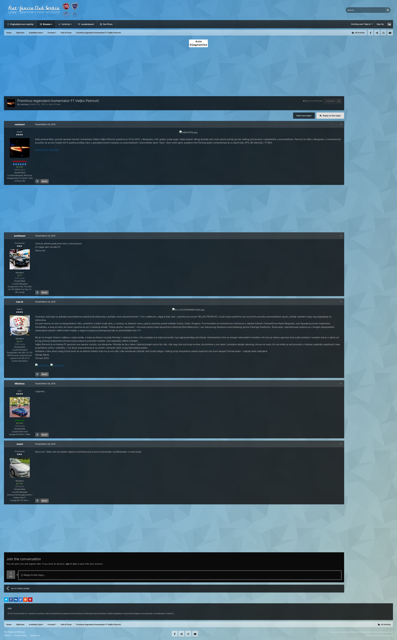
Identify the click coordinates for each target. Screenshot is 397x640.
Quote (44, 181)
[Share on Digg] (16, 599)
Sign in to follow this (313, 101)
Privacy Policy (20, 635)
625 (20, 341)
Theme (7, 635)
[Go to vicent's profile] (20, 467)
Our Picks (107, 24)
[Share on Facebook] (11, 599)
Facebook (370, 33)
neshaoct (24, 104)
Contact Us (35, 635)
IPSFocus (21, 632)
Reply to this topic (332, 115)
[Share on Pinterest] (30, 599)
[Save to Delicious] (20, 599)
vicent (19, 444)
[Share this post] (341, 124)
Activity (65, 24)
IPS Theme (8, 632)
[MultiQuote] (37, 181)
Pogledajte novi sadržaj (21, 24)
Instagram (383, 33)
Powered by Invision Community (379, 635)
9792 (20, 167)
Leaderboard (87, 24)
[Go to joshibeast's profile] (20, 259)
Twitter (377, 33)
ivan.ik (19, 301)
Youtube (390, 33)
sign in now (71, 564)
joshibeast (19, 235)
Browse (47, 24)
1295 (20, 483)
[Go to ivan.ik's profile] (20, 325)
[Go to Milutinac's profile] (20, 407)
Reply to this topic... (34, 575)
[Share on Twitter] (6, 599)
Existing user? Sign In (361, 24)
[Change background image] (389, 24)
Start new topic (304, 115)
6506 (20, 423)
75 (20, 275)
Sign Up (380, 24)
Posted (45, 124)
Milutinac (20, 383)
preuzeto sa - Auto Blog (47, 149)
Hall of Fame (55, 104)
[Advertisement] (198, 70)
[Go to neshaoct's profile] (11, 103)
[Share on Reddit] (25, 599)
